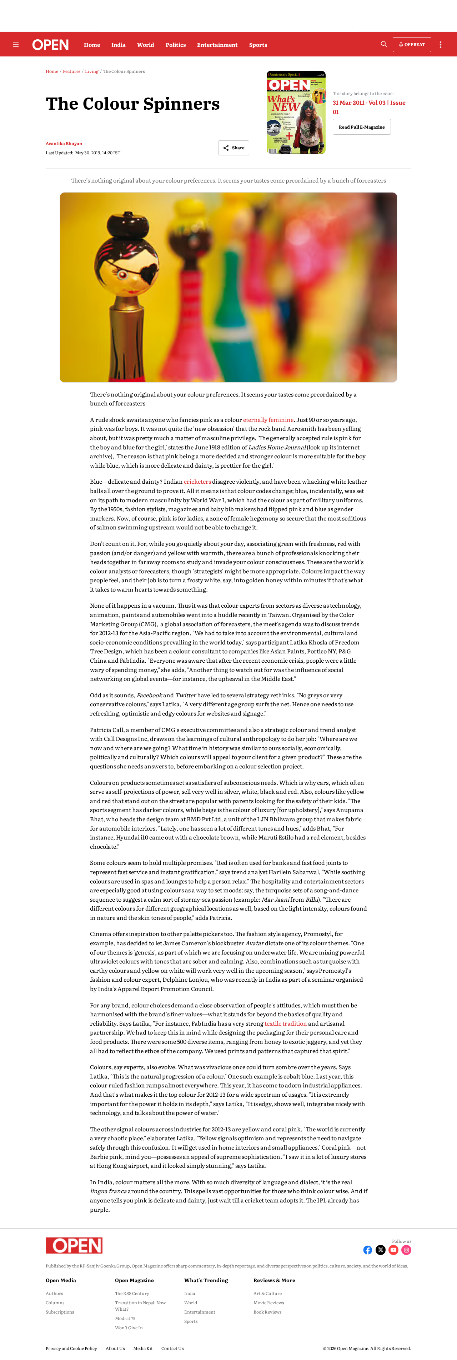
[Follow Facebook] (368, 1250)
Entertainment (217, 44)
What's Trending (206, 1280)
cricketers (197, 481)
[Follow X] (381, 1250)
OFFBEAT (415, 44)
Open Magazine (134, 1280)
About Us (115, 1348)
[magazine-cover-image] (296, 112)
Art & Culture (267, 1293)
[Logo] (48, 45)
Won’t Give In (129, 1327)
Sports (258, 44)
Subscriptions (60, 1312)
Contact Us (172, 1348)
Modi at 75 (125, 1318)
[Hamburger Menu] (15, 44)
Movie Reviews (268, 1302)
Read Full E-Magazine (362, 127)
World (145, 44)
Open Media (61, 1280)
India (118, 44)
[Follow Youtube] (393, 1250)
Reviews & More (274, 1280)
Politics (176, 44)
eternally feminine (268, 419)
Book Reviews (267, 1312)
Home (92, 44)
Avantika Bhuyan (64, 143)
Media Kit (143, 1348)
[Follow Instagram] (406, 1250)
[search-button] (384, 44)
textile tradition (286, 1023)
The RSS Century (132, 1293)
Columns (55, 1302)
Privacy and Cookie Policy (71, 1348)
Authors (54, 1293)
